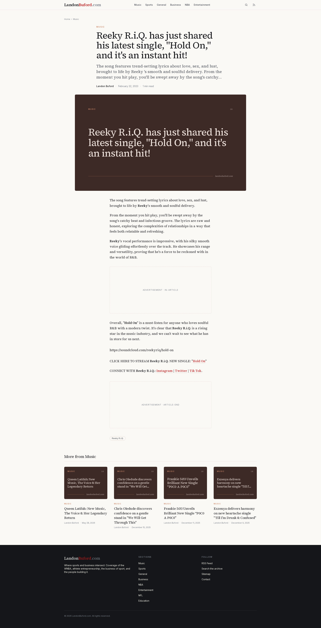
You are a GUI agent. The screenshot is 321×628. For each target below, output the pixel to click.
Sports (149, 4)
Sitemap (206, 574)
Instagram (164, 371)
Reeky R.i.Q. (117, 438)
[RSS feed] (254, 5)
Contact (206, 579)
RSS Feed (207, 563)
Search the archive (212, 568)
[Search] (246, 5)
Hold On (199, 361)
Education (143, 600)
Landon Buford (105, 86)
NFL (140, 595)
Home (67, 19)
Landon (82, 558)
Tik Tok (195, 371)
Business (175, 4)
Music (137, 4)
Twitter (181, 371)
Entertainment (202, 4)
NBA (187, 4)
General (161, 4)
